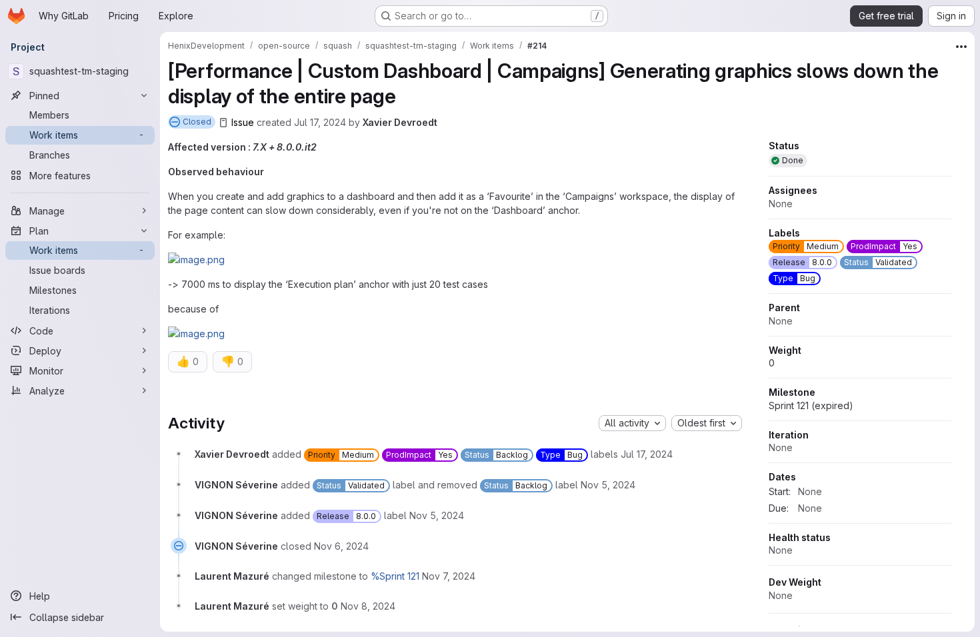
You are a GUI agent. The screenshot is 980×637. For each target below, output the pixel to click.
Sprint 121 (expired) (811, 405)
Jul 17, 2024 (320, 122)
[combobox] (632, 423)
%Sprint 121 (395, 576)
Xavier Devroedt (400, 122)
